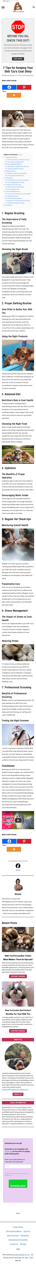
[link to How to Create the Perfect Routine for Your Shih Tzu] (18, 994)
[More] (14, 94)
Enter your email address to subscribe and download (15, 1161)
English (7, 1)
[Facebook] (9, 86)
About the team (13, 1235)
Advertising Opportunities (18, 1240)
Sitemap (23, 1244)
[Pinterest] (24, 86)
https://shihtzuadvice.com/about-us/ (15, 1089)
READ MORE (18, 59)
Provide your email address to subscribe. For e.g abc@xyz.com (17, 1174)
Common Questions (26, 75)
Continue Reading (18, 976)
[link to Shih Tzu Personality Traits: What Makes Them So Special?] (18, 939)
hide (20, 154)
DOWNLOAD (18, 1186)
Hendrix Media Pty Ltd (21, 1255)
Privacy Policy (18, 1227)
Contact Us (14, 1244)
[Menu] (3, 7)
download (8, 1151)
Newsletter (25, 1235)
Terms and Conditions (14, 1231)
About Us (18, 1094)
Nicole (12, 75)
